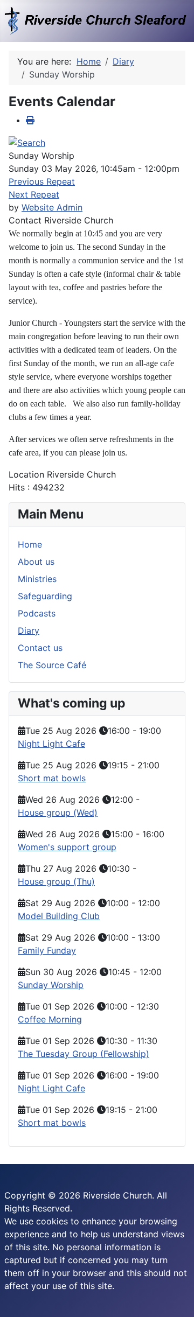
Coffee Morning (50, 1019)
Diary (28, 630)
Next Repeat (34, 194)
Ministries (37, 578)
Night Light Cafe (51, 743)
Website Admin (52, 207)
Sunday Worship (51, 984)
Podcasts (37, 613)
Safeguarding (45, 596)
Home (30, 544)
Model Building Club (59, 915)
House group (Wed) (58, 812)
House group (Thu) (56, 881)
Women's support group (67, 847)
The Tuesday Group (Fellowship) (83, 1053)
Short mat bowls (52, 778)
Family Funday (47, 950)
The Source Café (52, 665)
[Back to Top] (175, 1297)
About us (36, 561)
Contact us (40, 647)
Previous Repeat (42, 181)
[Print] (30, 120)
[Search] (27, 141)
